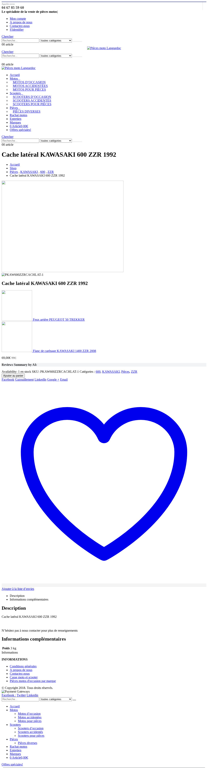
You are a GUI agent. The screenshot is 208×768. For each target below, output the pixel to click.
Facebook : (9, 695)
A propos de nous (21, 22)
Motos (14, 78)
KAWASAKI (111, 371)
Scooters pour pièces (32, 104)
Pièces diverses (26, 111)
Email (64, 379)
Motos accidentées (30, 86)
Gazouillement (24, 379)
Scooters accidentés (32, 100)
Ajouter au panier (13, 375)
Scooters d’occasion (32, 97)
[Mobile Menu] (4, 60)
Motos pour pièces (29, 89)
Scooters (15, 93)
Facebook (8, 379)
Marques (15, 122)
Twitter (21, 695)
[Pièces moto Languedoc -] (104, 48)
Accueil (15, 75)
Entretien (15, 119)
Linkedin (32, 695)
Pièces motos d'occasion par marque (33, 681)
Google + (53, 379)
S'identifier (17, 29)
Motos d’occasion (29, 82)
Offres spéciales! (20, 129)
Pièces (14, 108)
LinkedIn (40, 379)
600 (98, 371)
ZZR (134, 371)
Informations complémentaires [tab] (29, 599)
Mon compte (18, 18)
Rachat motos (18, 115)
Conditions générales (23, 666)
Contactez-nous (20, 26)
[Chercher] (77, 41)
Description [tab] (17, 595)
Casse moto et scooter (24, 677)
